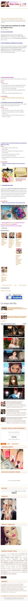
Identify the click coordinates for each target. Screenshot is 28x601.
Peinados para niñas (16, 566)
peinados (24, 565)
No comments (5, 29)
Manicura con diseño (20, 559)
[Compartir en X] (5, 228)
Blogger (18, 480)
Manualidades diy (20, 561)
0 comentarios (3, 313)
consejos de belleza (9, 18)
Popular (3, 443)
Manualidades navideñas (7, 562)
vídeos (14, 574)
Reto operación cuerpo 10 (15, 568)
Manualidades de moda (7, 560)
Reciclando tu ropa (5, 568)
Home (2, 18)
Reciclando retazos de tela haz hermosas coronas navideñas (17, 317)
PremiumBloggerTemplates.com (11, 598)
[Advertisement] (12, 13)
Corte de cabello (10, 555)
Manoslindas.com (13, 595)
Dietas (2, 557)
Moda (25, 564)
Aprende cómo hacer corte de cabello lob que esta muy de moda (11, 243)
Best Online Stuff (20, 598)
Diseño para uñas (11, 557)
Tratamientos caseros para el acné (15, 572)
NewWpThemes (10, 597)
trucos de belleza (20, 19)
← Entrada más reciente (6, 285)
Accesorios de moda (5, 554)
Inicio (15, 285)
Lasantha (22, 597)
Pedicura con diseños (16, 565)
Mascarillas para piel (18, 564)
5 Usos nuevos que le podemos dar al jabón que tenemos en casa (13, 26)
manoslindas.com (6, 224)
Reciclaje (24, 567)
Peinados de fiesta (5, 566)
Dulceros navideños (23, 557)
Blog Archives (15, 443)
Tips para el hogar (18, 18)
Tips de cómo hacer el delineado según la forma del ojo (4, 277)
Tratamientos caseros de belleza (8, 19)
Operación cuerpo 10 (6, 565)
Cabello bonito (15, 554)
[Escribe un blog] (3, 228)
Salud (25, 568)
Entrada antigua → (23, 285)
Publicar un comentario (6, 290)
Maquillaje (8, 564)
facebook (12, 222)
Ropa (22, 568)
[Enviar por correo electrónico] (2, 228)
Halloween (9, 559)
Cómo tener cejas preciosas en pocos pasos (4, 242)
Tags (9, 443)
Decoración (18, 556)
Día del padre (24, 555)
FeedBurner (17, 439)
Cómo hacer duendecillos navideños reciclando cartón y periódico (17, 308)
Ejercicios (3, 559)
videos (10, 574)
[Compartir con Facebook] (6, 228)
